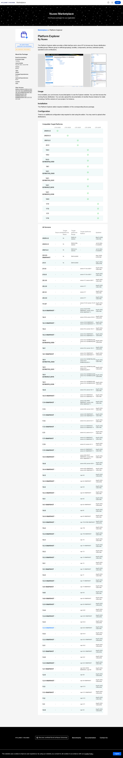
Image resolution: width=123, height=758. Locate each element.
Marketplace (43, 30)
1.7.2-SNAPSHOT (48, 427)
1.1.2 (43, 698)
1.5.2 (44, 551)
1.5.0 (44, 575)
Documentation (90, 738)
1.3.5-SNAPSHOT (48, 604)
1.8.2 (47, 155)
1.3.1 (43, 645)
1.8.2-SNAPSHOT (48, 335)
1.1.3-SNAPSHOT (48, 692)
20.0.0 (44, 298)
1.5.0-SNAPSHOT (48, 581)
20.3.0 (44, 280)
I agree (117, 753)
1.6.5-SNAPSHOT (48, 457)
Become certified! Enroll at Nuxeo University (53, 737)
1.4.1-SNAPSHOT (48, 587)
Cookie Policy (88, 754)
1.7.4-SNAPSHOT (48, 402)
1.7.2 (47, 209)
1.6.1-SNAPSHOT (48, 505)
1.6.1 (43, 499)
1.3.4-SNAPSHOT (48, 616)
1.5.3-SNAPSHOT (48, 546)
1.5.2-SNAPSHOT (48, 557)
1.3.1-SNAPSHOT (48, 651)
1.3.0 (44, 657)
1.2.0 (44, 675)
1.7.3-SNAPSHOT (48, 415)
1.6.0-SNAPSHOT (48, 516)
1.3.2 (44, 634)
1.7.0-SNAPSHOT (48, 450)
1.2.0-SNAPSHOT (48, 681)
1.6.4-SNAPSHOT (48, 469)
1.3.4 (44, 610)
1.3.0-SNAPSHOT (48, 663)
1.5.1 (43, 563)
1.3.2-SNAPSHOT (48, 639)
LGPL (16, 83)
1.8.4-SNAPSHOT (48, 310)
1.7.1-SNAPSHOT (48, 438)
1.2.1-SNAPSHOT (48, 669)
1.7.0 (47, 218)
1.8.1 (47, 166)
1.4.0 (44, 593)
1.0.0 (44, 710)
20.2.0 (44, 286)
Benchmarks (76, 738)
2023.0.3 (47, 135)
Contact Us (104, 738)
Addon (17, 72)
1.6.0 (44, 510)
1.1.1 (43, 704)
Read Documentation (21, 57)
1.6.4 (44, 463)
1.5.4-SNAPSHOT (48, 534)
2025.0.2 (47, 131)
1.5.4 (44, 528)
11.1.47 (44, 304)
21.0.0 (44, 274)
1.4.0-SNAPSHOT (48, 598)
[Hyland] (22, 738)
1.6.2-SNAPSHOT (48, 493)
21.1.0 (44, 269)
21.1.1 (47, 145)
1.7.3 (47, 204)
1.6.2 (44, 487)
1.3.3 (44, 622)
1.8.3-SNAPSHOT (48, 323)
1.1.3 (43, 686)
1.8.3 (47, 150)
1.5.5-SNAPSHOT (48, 522)
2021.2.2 (47, 140)
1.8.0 (47, 199)
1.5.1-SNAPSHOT (48, 569)
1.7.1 (47, 213)
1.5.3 (44, 540)
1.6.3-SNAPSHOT (48, 481)
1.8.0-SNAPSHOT (48, 396)
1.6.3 (44, 475)
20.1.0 (44, 292)
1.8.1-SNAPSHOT (48, 354)
